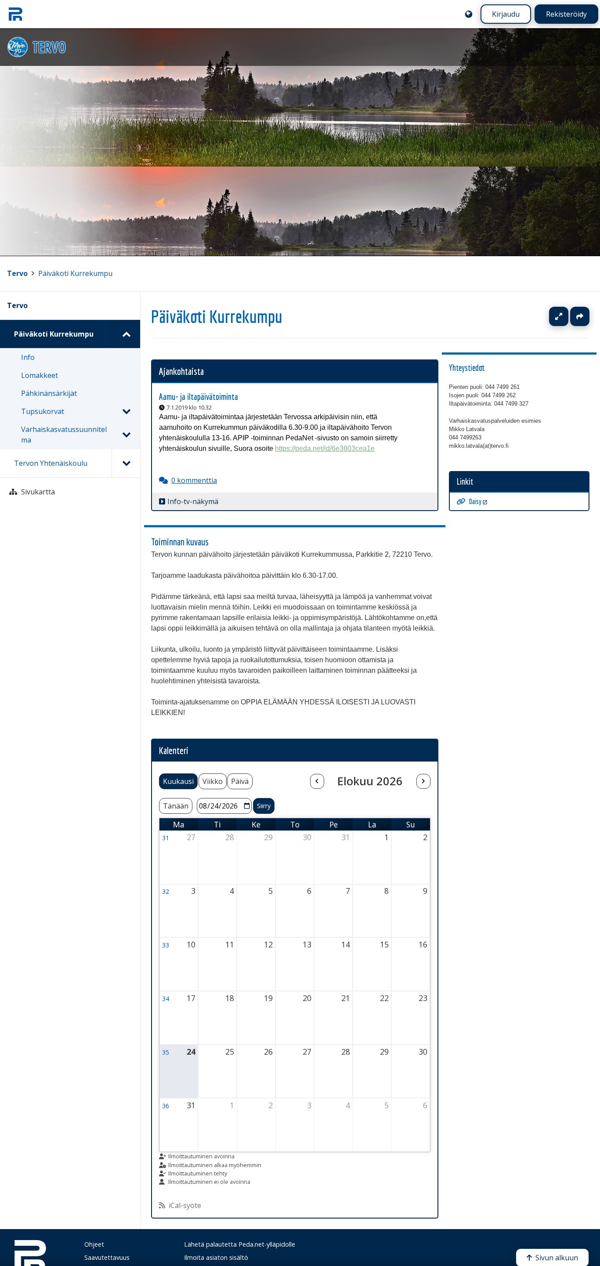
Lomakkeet (39, 375)
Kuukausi (178, 781)
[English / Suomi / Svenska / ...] (468, 14)
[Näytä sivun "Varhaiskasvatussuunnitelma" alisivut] (126, 435)
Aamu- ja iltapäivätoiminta (198, 397)
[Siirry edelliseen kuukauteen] (317, 781)
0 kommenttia (194, 480)
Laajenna (567, 316)
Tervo (17, 273)
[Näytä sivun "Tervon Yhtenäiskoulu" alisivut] (126, 463)
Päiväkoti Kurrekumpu (75, 273)
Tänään (175, 806)
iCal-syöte (185, 1205)
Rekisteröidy (566, 14)
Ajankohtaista (181, 371)
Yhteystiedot (467, 368)
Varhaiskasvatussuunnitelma (64, 434)
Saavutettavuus (107, 1257)
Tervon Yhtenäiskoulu (50, 463)
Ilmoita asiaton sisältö (216, 1257)
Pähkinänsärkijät (49, 393)
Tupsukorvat (42, 411)
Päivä (240, 781)
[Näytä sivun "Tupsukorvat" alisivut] (126, 411)
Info (28, 357)
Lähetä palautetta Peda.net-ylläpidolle (239, 1244)
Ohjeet (94, 1244)
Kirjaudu (506, 14)
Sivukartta (38, 492)
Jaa (579, 316)
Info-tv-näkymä (192, 501)
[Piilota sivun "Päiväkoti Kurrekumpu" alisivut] (126, 334)
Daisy (475, 501)
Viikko (212, 781)
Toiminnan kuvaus (180, 541)
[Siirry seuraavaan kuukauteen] (423, 781)
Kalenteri (173, 750)
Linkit (465, 481)
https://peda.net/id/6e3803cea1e (325, 448)
